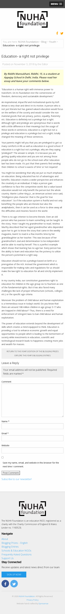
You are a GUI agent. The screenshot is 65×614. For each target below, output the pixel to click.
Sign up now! (14, 574)
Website (5, 445)
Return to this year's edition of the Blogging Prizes (32, 351)
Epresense (43, 603)
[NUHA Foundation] (32, 19)
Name (5, 421)
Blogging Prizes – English (15, 543)
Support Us (8, 558)
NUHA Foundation (27, 596)
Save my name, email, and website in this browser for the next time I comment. (31, 464)
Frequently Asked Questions (17, 554)
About (5, 539)
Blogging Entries (10, 546)
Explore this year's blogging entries (32, 355)
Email (5, 433)
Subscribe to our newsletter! (17, 479)
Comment (6, 381)
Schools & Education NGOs (16, 550)
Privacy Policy (33, 600)
